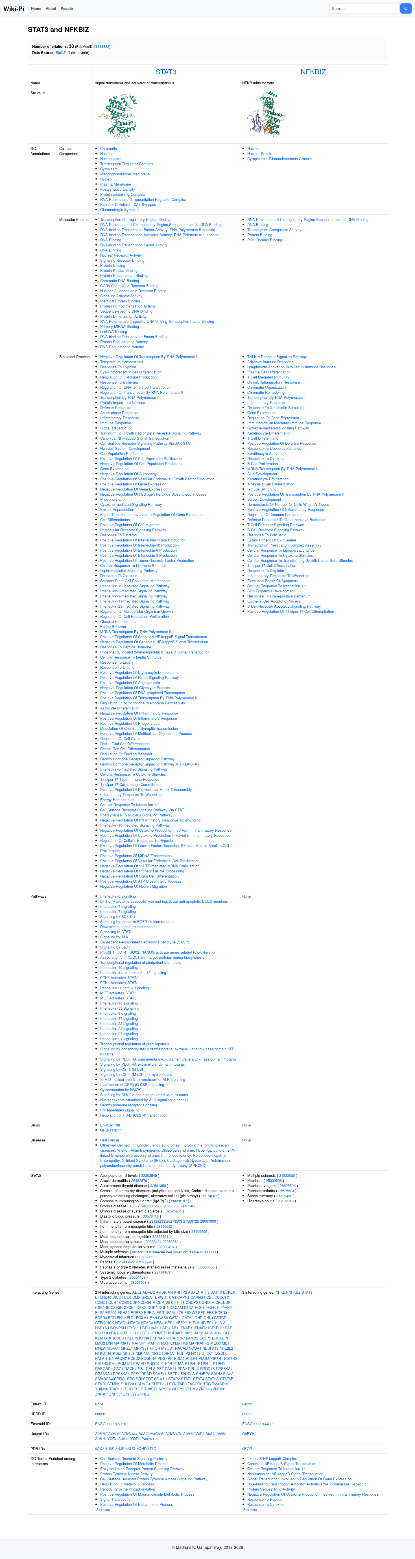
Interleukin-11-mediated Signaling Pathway (135, 601)
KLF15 (132, 1338)
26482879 (139, 1180)
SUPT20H (160, 1383)
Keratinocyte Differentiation (269, 433)
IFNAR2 (200, 1327)
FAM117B (175, 1312)
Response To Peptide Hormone (125, 647)
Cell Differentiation (115, 519)
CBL (209, 1297)
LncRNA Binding (113, 331)
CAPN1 (183, 1297)
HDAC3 (147, 1322)
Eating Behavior (113, 626)
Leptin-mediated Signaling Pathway (129, 570)
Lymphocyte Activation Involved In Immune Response (291, 366)
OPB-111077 (110, 1130)
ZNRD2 (143, 1394)
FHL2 (121, 1317)
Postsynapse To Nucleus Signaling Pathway (136, 815)
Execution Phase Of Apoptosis (272, 580)
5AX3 (99, 1448)
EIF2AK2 (224, 1307)
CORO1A (206, 1302)
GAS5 (163, 1317)
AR (170, 1292)
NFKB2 (294, 1292)
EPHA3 (123, 1312)
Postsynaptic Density (117, 189)
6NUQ (131, 1448)
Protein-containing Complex (122, 194)
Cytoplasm (109, 168)
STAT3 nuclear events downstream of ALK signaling (142, 1079)
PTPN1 (191, 1363)
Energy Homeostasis (117, 799)
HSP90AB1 (169, 1327)
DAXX (142, 1307)
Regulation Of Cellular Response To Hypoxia (136, 840)
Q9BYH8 (249, 1433)
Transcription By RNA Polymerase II (130, 397)
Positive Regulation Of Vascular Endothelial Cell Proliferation (149, 860)
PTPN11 (205, 1363)
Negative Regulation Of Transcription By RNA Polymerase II (149, 356)
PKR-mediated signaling (119, 1110)
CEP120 (163, 1302)
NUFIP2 (183, 1353)
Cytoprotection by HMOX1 (121, 1089)
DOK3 (164, 1307)
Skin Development (262, 473)
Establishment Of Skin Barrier (271, 540)
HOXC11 (132, 1327)
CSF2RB (102, 1307)
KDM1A (101, 1338)
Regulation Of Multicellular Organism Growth (136, 611)
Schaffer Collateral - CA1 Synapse (128, 204)
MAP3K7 (139, 1343)
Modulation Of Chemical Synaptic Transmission (139, 728)
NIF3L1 (128, 1353)
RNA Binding (110, 250)
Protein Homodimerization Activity (128, 306)
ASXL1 (194, 1292)
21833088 (208, 1251)
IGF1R (213, 1327)
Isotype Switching (261, 489)
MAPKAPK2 (199, 1343)
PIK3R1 (216, 1358)
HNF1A (101, 1327)
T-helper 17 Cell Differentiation (271, 565)
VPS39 (165, 1389)
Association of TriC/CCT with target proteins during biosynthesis (152, 957)
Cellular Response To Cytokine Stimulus (133, 774)
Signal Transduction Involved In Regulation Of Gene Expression (152, 514)
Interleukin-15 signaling (119, 1003)
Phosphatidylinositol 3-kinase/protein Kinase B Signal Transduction (154, 652)
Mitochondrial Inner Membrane (125, 174)
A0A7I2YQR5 (129, 1438)
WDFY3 (178, 1389)
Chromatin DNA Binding (119, 280)
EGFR (211, 1307)
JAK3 (208, 1333)
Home (36, 8)
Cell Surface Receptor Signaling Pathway (133, 1458)
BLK (127, 1297)
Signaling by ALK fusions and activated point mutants (144, 1094)
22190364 (191, 1251)
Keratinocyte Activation (266, 453)
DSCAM (176, 1307)
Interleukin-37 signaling (119, 1018)
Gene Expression (114, 468)
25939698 (274, 1180)
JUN (217, 1333)
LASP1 (205, 1338)
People (67, 8)
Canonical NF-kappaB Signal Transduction (134, 438)
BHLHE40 (103, 1297)
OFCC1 (208, 1353)
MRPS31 (141, 1348)
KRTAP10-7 (175, 1338)
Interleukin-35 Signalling (119, 1008)
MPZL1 (127, 1348)
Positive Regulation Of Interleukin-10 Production (139, 545)
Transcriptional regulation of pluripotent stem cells (140, 962)
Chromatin (108, 148)
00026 (100, 1413)
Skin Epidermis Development (271, 591)
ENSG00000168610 (111, 1423)
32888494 (160, 1236)
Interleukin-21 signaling (119, 1038)
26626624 (288, 1185)
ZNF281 (219, 1389)
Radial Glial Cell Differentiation (125, 743)
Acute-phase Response (119, 412)
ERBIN (149, 1312)
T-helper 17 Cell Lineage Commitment (130, 784)
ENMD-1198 (110, 1125)
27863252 (170, 1241)
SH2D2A (188, 1373)
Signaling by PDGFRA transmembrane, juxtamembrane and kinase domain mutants (168, 1059)
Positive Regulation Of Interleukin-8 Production (138, 555)
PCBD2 (134, 1358)
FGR (112, 1317)
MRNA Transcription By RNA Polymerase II (135, 631)
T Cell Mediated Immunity (268, 377)
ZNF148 (205, 1389)
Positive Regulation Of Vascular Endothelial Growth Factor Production (157, 478)
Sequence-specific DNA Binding (126, 311)
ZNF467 (101, 1394)
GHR (198, 1317)
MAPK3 (167, 1343)
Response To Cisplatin (265, 570)
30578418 (151, 1216)
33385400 (207, 1267)
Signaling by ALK (114, 936)
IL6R (132, 1333)
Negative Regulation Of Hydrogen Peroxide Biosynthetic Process (153, 494)
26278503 (174, 1221)
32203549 (149, 1175)
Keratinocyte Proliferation (268, 478)
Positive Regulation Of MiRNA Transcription (136, 855)
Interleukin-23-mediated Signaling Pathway (135, 606)
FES (210, 1312)
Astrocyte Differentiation (119, 708)
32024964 (174, 1211)
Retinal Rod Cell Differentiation (125, 748)
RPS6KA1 (224, 1368)
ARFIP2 (180, 1292)
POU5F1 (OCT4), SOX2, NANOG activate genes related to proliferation (158, 952)
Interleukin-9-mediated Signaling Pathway (134, 596)
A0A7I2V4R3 (193, 1433)
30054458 (137, 1277)
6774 (99, 1404)
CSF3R (117, 1307)
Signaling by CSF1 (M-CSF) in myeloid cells (136, 1074)
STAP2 (174, 1378)
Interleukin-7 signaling (118, 906)
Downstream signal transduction (126, 926)
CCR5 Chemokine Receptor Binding (129, 285)
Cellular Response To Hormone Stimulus (133, 565)
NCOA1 (195, 1348)
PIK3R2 (230, 1358)
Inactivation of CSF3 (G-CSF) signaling (132, 1084)
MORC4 (113, 1348)
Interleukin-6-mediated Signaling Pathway (134, 769)
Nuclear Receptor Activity (121, 255)
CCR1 (113, 1302)
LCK (215, 1338)
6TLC (152, 1448)
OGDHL (221, 1353)
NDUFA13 (210, 1348)
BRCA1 (148, 1297)
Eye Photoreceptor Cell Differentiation (130, 372)
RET (160, 1368)
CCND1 (101, 1302)
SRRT (148, 1378)
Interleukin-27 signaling (119, 1033)
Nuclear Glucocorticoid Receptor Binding (133, 290)
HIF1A (194, 1322)
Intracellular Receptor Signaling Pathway (133, 529)
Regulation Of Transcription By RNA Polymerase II (141, 392)
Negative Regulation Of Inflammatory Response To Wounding (150, 820)
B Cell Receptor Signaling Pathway (275, 529)
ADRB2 (149, 1292)
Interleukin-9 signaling (118, 1013)
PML (113, 1363)
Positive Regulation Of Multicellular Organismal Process (146, 733)
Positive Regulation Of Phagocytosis (130, 723)
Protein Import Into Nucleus (122, 402)
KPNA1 (145, 1338)
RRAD (146, 1373)
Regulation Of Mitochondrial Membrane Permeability (142, 703)
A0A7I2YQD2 (106, 1438)
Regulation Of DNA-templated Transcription (135, 387)
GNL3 (208, 1317)
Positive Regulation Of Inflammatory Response (138, 718)
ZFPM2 (191, 1389)
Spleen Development (264, 499)
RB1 (141, 1368)
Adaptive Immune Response (270, 361)
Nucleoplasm (110, 158)
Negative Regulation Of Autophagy (128, 473)
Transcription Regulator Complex (126, 163)
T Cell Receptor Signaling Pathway (275, 524)
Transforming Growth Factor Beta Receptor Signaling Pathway (151, 433)
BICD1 (117, 1297)
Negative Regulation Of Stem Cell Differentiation (139, 876)
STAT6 (100, 1383)
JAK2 (198, 1333)
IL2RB (122, 1333)
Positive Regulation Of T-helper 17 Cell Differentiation (290, 611)
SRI (139, 1378)
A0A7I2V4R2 (171, 1433)
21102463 (188, 1206)
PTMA (178, 1363)
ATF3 (205, 1292)
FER (202, 1312)
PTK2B (166, 1363)
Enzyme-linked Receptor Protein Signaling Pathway (142, 1468)
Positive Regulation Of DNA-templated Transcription (142, 692)
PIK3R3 (101, 1363)
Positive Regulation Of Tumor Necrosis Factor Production (147, 560)
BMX (136, 1297)
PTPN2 (219, 1363)
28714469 (162, 1272)
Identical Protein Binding (120, 301)
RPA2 (182, 1368)
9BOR (247, 1448)
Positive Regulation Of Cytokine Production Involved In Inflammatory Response (165, 835)
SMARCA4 (104, 1378)
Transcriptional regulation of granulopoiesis (135, 1043)
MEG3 (215, 1343)
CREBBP (223, 1302)
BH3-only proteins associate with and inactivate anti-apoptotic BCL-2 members (164, 901)
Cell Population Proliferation (122, 453)
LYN (109, 1343)
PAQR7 (121, 1358)
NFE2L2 (226, 1348)
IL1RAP (226, 1327)
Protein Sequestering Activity (124, 341)
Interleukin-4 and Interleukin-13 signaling (133, 972)
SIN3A (228, 1373)
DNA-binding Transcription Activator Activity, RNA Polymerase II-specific (159, 234)
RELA (151, 1368)
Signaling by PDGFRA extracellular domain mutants (142, 1064)
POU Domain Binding (264, 239)
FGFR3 (221, 1312)
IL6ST (142, 1333)
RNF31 (170, 1368)
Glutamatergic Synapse (119, 209)
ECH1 (199, 1307)
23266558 (171, 1206)
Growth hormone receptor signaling (128, 1105)
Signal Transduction (116, 428)
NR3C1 (157, 1353)
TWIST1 (151, 1389)
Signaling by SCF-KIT (118, 916)
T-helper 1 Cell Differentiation (270, 484)
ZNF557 (115, 1394)
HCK (110, 1322)
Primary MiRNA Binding (119, 326)
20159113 (140, 1251)
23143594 (144, 1262)
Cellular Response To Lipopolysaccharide (280, 550)
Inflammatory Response (119, 417)
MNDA (100, 1348)
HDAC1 (121, 1322)
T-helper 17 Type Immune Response (129, 779)
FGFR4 (101, 1317)
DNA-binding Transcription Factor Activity (134, 245)
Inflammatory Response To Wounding (130, 794)
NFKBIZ (313, 71)
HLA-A (220, 1322)
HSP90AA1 (149, 1327)
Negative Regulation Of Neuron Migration (133, 886)
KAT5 (226, 1333)
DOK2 (153, 1307)
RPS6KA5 (121, 1373)
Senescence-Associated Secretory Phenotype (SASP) (144, 942)
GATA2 (187, 1317)
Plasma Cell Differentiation (268, 372)
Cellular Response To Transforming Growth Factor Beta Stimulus (300, 560)
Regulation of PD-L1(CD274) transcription (133, 1115)
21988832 (101, 46)
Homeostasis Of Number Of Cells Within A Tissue (288, 504)
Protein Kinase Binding (118, 270)
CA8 (172, 1297)
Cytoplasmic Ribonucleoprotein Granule (279, 158)
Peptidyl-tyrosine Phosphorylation (127, 1489)
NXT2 (195, 1353)
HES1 (159, 1322)
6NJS (119, 1448)
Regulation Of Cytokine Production (128, 377)
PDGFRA (148, 1358)
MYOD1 (167, 1348)
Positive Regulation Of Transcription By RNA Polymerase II (148, 697)
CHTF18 (178, 1302)
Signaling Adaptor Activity (121, 295)
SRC (131, 1378)
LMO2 (100, 1343)
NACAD (181, 1348)
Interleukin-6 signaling (118, 896)
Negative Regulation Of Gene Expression (133, 489)
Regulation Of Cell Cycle (120, 738)
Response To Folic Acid (266, 534)
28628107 (179, 1200)
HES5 (169, 1322)
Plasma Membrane (115, 184)
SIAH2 (216, 1373)
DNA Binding (110, 239)
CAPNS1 (198, 1297)
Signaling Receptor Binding (122, 260)
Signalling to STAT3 (116, 931)
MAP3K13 (122, 1343)
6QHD (142, 1448)
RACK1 (130, 1368)
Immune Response (115, 422)
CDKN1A (148, 1302)
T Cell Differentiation (263, 438)
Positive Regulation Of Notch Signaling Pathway (139, 677)
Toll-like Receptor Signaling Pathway (277, 356)
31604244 (157, 1251)
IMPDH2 (164, 1333)
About (51, 8)
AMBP (161, 1292)
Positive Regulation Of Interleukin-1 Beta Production (142, 540)
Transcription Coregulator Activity (274, 229)
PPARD (139, 1363)
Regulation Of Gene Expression (273, 417)
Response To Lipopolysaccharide (274, 448)
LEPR (225, 1338)
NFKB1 (101, 1353)
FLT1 (131, 1317)
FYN (153, 1317)
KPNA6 (158, 1338)
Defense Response (115, 407)
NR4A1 (170, 1353)
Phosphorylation (113, 499)
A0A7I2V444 (127, 1433)
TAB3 (182, 1383)
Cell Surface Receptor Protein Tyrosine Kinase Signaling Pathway (153, 1478)
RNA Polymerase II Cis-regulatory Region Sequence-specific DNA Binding (160, 224)
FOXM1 (142, 1317)
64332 (247, 1404)
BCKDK (229, 1292)
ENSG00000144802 (258, 1423)
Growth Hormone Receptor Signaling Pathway (137, 759)
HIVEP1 (207, 1322)
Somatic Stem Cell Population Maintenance (135, 580)
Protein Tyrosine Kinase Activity (126, 1473)
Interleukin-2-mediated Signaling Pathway (134, 591)
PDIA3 (179, 1358)
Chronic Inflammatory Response (273, 382)
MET (226, 1343)
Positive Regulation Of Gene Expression (133, 484)
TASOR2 (195, 1383)
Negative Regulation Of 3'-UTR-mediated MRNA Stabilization (149, 865)
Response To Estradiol (118, 534)
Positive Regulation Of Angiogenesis (130, 682)
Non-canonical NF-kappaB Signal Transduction (285, 1473)
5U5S (109, 1448)
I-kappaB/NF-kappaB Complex (272, 1458)
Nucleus (106, 153)
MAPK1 (153, 1343)
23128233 (157, 1221)
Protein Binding (112, 265)
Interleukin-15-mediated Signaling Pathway (135, 585)
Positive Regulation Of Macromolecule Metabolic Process (147, 1494)
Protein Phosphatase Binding (124, 275)
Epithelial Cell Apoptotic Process (274, 601)
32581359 (158, 1185)
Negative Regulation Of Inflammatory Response (139, 713)
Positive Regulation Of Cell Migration (130, 524)
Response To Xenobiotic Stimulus (275, 407)
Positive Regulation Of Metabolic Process (134, 1463)
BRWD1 (161, 1297)
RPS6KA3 (103, 1373)
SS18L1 (160, 1378)
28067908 (154, 1206)
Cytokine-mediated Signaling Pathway (131, 504)
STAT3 (166, 71)
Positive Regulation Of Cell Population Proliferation (141, 458)
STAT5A (212, 1378)
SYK (172, 1383)
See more (103, 1509)
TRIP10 (115, 1389)
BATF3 (216, 1292)
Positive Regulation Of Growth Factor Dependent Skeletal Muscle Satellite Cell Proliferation (164, 848)
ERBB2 (137, 1312)
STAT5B (226, 1378)
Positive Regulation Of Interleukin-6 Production (138, 550)
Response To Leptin (116, 662)
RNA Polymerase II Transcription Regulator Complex (143, 199)
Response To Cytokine (118, 575)
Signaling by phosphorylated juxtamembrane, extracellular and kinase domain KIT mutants (166, 1051)
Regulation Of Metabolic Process (127, 1484)
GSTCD (220, 1317)
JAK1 (188, 1333)
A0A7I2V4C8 (149, 1433)
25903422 (127, 1262)
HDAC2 (134, 1322)
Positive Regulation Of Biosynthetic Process (136, 1504)
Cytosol (106, 179)
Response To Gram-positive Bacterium (279, 596)
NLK (139, 1353)
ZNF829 (129, 1394)
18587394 (137, 1206)
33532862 (145, 1256)
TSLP (138, 1389)
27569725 (191, 1221)
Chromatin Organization (266, 387)
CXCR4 (130, 1307)
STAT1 (186, 1378)
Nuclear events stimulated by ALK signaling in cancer (144, 1099)
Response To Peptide (264, 1499)
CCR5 (124, 1302)
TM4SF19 (220, 1383)
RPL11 (193, 1368)
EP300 (110, 1312)
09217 (247, 1413)
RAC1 (118, 1368)
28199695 (164, 1226)
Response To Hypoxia (118, 366)
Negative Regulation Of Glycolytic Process (135, 687)
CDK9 (134, 1302)
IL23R (100, 1333)
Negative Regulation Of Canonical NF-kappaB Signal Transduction (154, 641)
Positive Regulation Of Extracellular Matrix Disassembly (146, 789)
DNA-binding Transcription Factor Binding (133, 336)
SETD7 (174, 1373)
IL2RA (111, 1333)
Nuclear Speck (259, 153)
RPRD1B (207, 1368)
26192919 (286, 1200)
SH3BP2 (203, 1373)
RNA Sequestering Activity (122, 346)
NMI (147, 1353)
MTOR (155, 1348)
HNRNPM (116, 1327)
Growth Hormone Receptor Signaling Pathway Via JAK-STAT (149, 764)
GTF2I (100, 1322)
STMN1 (113, 1383)
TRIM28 (101, 1389)
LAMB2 (192, 1338)
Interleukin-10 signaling (119, 967)
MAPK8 (181, 1343)
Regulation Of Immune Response (274, 514)
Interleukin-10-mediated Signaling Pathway (135, 825)
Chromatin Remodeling (265, 392)
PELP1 (191, 1358)
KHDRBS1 (117, 1338)
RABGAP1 (104, 1368)
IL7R (152, 1333)
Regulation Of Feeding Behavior (126, 753)
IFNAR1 (186, 1327)
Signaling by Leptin (115, 947)
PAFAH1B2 (104, 1358)
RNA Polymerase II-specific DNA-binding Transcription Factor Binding (157, 321)
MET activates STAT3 (118, 992)
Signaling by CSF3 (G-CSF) (122, 1069)
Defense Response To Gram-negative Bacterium (286, 519)
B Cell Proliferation (262, 463)
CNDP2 (192, 1302)
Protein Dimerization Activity (123, 316)
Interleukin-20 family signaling (124, 987)
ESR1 (161, 1312)
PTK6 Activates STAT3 (119, 977)
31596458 (284, 1195)
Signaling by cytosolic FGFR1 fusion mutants (137, 921)
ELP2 (99, 1312)
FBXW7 (190, 1312)
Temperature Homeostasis (121, 361)
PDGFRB (165, 1358)
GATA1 (175, 1317)
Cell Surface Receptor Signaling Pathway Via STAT (142, 809)
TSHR (128, 1389)
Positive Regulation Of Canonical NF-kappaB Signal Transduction (153, 636)
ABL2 (136, 1292)
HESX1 (182, 1322)
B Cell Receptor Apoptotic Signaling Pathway (284, 606)
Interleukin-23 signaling (119, 1023)
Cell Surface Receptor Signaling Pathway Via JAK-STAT (146, 443)
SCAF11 (160, 1373)
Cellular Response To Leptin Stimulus (130, 657)
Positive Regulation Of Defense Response (281, 443)
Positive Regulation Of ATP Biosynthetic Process (140, 881)
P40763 (147, 1438)
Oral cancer (109, 1140)
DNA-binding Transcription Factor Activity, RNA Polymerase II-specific (157, 229)
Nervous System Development (125, 448)
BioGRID (63, 52)
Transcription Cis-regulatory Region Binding (135, 219)
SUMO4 (143, 1383)
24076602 (174, 1251)
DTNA (189, 1307)
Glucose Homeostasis (118, 621)
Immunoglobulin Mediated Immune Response (284, 422)
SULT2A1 (128, 1383)
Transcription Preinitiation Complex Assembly (284, 545)
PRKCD (153, 1363)
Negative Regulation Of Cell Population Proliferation (142, 463)
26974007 (209, 1195)
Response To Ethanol (117, 667)
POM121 (125, 1363)
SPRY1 (120, 1378)
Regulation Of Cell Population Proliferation (134, 616)
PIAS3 (203, 1358)
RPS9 (135, 1373)
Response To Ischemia (119, 382)
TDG (207, 1383)
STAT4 (198, 1378)
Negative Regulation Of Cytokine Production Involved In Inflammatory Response (165, 830)
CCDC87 (222, 1297)
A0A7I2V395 (105, 1433)
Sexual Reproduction (117, 509)
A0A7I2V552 (216, 1433)
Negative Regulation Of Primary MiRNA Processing (142, 871)
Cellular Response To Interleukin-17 (129, 804)
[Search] (406, 8)
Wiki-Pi (13, 8)
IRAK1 (177, 1333)
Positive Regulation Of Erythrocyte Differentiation (140, 672)
